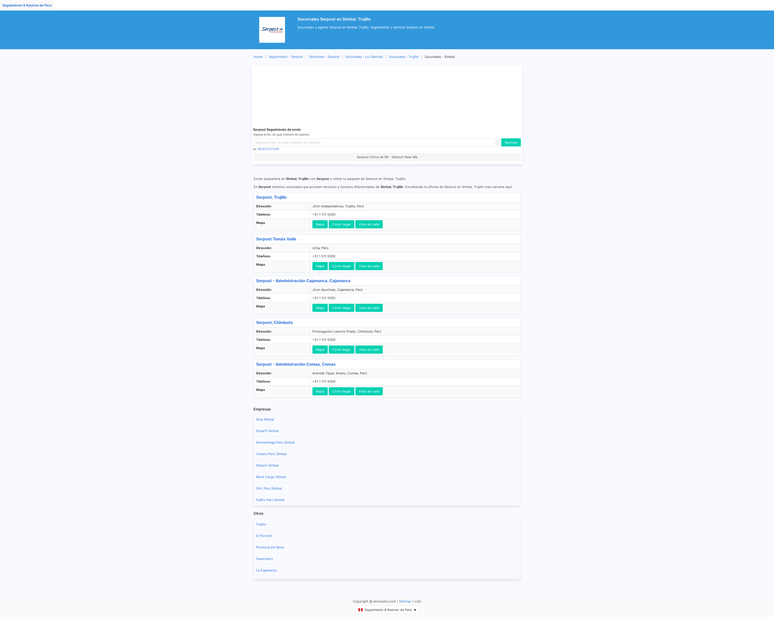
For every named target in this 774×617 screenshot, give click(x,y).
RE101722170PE (268, 149)
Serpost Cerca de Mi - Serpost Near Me (387, 157)
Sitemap (405, 601)
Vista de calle (369, 224)
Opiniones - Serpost (324, 57)
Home (258, 57)
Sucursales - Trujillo (404, 57)
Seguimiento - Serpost (286, 57)
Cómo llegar (341, 224)
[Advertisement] (387, 97)
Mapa (320, 224)
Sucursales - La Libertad (364, 57)
